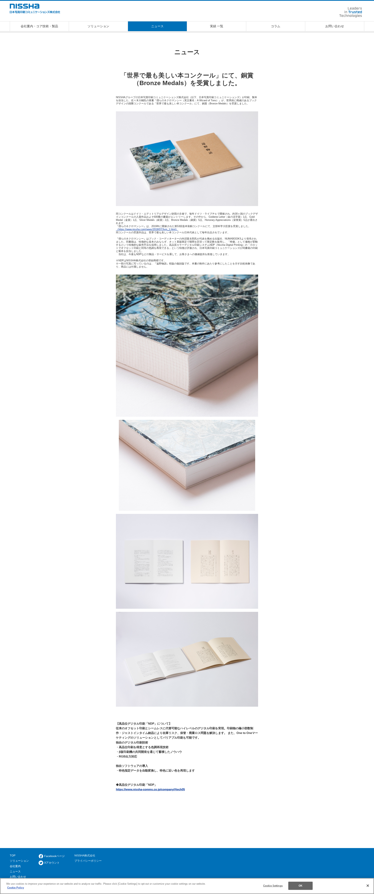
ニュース (15, 871)
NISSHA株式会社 (84, 855)
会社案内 (15, 866)
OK (300, 885)
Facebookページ (54, 856)
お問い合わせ (18, 876)
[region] (187, 886)
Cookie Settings (273, 885)
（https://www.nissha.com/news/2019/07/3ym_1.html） (147, 229)
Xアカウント (52, 862)
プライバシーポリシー (88, 860)
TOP (12, 855)
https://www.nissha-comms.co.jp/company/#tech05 (150, 789)
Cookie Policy (15, 887)
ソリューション (19, 860)
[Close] (367, 885)
